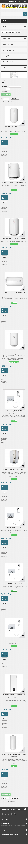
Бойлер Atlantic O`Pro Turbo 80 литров (14, 238)
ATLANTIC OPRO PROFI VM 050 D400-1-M (14, 182)
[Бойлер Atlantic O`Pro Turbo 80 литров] (14, 227)
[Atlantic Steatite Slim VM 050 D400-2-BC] (14, 339)
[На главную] (2, 32)
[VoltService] (14, 6)
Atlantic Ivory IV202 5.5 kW (14, 527)
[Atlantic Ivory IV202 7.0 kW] (14, 399)
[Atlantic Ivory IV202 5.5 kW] (14, 516)
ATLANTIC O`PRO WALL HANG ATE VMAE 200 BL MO (14, 755)
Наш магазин (8, 62)
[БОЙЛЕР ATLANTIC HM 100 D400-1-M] (14, 281)
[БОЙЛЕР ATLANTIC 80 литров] (14, 115)
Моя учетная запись (8, 830)
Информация (8, 44)
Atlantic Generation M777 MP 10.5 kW (14, 469)
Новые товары (8, 50)
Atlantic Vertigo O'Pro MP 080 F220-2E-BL (14, 694)
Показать (3, 89)
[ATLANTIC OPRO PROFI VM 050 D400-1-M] (14, 171)
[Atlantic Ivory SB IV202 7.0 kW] (14, 627)
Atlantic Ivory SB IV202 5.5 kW (14, 583)
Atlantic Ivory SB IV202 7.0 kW (14, 639)
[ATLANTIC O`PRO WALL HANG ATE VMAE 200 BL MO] (14, 743)
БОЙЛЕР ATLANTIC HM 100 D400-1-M (14, 292)
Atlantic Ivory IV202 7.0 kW (14, 411)
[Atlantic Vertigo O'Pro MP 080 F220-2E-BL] (14, 683)
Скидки (6, 56)
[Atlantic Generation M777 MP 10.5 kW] (14, 458)
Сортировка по (4, 86)
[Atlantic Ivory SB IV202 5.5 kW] (14, 572)
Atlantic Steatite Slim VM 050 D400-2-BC (14, 351)
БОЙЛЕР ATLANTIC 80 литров (14, 127)
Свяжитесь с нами (12, 1)
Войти (25, 1)
